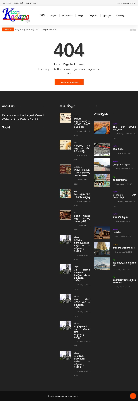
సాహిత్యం (120, 15)
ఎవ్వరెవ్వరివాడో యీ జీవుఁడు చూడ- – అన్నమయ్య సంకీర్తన (82, 331)
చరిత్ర (80, 15)
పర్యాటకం (93, 15)
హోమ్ (42, 15)
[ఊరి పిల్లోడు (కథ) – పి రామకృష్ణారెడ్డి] (65, 193)
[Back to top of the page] (133, 397)
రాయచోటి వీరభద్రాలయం (124, 247)
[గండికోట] (102, 232)
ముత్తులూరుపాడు (120, 179)
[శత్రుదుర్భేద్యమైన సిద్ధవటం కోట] (102, 263)
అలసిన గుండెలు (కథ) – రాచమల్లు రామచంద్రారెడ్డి (82, 218)
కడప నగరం (118, 149)
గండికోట (117, 232)
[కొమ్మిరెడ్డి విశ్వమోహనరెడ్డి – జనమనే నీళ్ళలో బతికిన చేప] (65, 118)
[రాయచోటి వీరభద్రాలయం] (102, 248)
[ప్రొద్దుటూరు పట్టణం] (102, 164)
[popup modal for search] (135, 15)
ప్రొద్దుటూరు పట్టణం (121, 164)
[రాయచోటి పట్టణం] (102, 217)
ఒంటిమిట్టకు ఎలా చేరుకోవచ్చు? (124, 196)
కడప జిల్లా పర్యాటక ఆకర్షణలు (124, 128)
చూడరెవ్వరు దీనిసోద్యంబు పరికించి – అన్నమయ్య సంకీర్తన (82, 361)
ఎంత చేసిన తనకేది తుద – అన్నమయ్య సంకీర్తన (82, 303)
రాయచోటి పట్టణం (121, 217)
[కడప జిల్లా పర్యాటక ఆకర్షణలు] (102, 127)
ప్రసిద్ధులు (107, 15)
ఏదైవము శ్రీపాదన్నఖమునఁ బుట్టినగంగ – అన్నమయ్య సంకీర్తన (82, 245)
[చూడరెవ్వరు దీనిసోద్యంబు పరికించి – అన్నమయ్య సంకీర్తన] (65, 355)
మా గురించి (7, 3)
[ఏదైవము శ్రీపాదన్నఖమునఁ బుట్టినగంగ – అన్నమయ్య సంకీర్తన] (65, 239)
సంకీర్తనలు (76, 237)
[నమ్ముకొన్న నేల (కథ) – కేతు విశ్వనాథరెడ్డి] (65, 145)
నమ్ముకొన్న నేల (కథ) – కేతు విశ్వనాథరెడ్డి (82, 148)
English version (31, 3)
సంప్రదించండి (18, 3)
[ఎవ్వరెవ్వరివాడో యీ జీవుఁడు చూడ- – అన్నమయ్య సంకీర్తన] (65, 325)
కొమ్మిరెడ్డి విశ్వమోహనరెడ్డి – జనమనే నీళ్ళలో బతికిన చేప (36, 29)
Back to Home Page (70, 82)
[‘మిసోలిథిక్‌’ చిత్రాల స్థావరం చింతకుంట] (102, 280)
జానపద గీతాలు (78, 167)
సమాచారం (67, 15)
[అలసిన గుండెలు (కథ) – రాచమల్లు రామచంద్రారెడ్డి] (65, 215)
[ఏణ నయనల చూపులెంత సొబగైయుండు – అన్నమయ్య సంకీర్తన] (65, 269)
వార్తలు (53, 15)
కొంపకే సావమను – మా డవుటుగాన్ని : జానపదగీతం (82, 172)
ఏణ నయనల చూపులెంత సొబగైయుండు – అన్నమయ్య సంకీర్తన (82, 275)
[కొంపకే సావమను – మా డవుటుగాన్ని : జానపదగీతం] (65, 169)
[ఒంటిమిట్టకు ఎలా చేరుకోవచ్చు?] (102, 195)
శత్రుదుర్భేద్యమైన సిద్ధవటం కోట (124, 264)
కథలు (75, 142)
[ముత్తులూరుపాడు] (102, 180)
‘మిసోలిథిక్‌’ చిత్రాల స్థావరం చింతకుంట (124, 281)
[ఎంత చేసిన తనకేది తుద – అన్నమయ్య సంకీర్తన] (65, 298)
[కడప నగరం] (102, 149)
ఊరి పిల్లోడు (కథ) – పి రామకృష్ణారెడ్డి (82, 195)
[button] (131, 30)
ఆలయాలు (115, 244)
